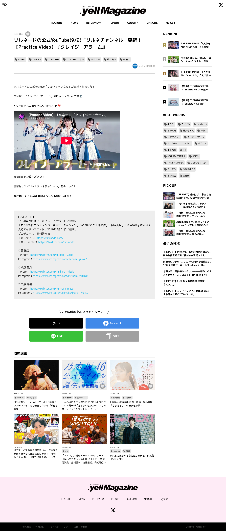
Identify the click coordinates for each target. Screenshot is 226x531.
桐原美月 (111, 59)
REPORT (114, 23)
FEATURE (57, 23)
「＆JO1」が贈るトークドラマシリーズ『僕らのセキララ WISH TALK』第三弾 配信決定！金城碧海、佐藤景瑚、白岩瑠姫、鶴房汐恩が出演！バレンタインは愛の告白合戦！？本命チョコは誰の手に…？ (84, 459)
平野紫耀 (171, 130)
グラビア (202, 143)
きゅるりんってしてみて (179, 143)
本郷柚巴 (171, 175)
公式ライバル (82, 398)
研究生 (196, 156)
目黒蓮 (127, 451)
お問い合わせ (80, 526)
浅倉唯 (186, 175)
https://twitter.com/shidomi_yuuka (51, 255)
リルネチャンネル (75, 59)
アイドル (185, 124)
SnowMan (116, 451)
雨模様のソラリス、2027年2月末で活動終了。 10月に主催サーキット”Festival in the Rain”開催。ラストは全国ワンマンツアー (187, 263)
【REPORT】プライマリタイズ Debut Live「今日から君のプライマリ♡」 (186, 292)
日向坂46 (128, 398)
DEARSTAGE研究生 (176, 156)
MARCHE (152, 23)
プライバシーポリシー (59, 526)
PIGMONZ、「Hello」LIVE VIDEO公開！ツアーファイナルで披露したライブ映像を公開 (36, 405)
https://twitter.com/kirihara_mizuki (52, 271)
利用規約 (39, 526)
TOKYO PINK (189, 169)
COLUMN (132, 23)
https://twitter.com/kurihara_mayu (51, 288)
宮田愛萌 (116, 398)
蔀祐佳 (126, 59)
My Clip (170, 23)
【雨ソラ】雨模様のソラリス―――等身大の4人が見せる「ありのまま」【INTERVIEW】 (187, 273)
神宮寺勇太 (188, 130)
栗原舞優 (95, 59)
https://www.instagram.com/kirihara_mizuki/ (60, 276)
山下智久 (171, 149)
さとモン (171, 169)
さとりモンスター (199, 162)
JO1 (66, 451)
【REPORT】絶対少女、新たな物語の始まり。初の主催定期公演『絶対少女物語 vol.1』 (187, 253)
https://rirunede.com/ (50, 238)
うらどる (32, 398)
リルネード (53, 59)
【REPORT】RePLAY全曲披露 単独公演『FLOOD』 (183, 283)
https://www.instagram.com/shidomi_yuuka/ (60, 259)
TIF (184, 149)
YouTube (36, 59)
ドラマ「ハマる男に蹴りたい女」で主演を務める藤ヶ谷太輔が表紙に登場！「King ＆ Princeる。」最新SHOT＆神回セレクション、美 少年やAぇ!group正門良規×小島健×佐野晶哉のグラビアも (36, 454)
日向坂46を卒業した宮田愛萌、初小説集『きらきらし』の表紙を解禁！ (131, 403)
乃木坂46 (68, 398)
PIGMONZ (20, 398)
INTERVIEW (93, 23)
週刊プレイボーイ (195, 136)
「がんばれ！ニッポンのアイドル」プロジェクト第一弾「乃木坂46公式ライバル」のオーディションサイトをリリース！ (84, 405)
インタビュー (173, 136)
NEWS (74, 23)
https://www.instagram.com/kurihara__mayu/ (61, 293)
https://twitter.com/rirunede (56, 242)
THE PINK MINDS (175, 162)
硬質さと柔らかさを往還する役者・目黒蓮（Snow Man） (132, 457)
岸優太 (204, 130)
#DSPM (21, 59)
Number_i (202, 124)
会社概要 (27, 526)
